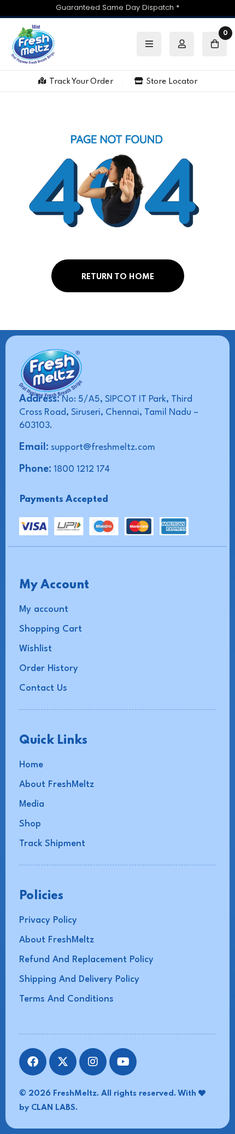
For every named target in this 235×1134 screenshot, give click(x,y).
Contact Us (43, 688)
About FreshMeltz (56, 784)
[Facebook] (32, 1061)
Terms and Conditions (66, 999)
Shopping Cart (50, 629)
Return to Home (117, 277)
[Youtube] (123, 1061)
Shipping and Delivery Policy (79, 979)
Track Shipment (52, 843)
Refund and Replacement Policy (86, 959)
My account (43, 609)
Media (31, 804)
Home (31, 765)
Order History (48, 668)
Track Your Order (81, 81)
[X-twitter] (63, 1061)
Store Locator (171, 81)
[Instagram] (93, 1061)
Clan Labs (53, 1108)
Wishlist (35, 648)
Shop (30, 824)
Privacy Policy (48, 920)
